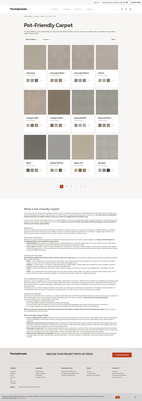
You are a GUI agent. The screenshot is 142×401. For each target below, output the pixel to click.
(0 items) (130, 9)
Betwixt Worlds (56, 163)
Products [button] (55, 9)
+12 (88, 170)
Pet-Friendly (45, 39)
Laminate (12, 377)
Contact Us (89, 9)
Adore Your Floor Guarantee (93, 375)
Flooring (36, 16)
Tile (11, 379)
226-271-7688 (135, 2)
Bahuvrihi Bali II (104, 118)
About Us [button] (77, 9)
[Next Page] (85, 186)
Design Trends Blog (40, 373)
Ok (117, 397)
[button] (121, 9)
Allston (101, 73)
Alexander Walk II (81, 73)
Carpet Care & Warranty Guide (68, 371)
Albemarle (30, 73)
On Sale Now (13, 383)
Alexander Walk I (57, 73)
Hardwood (12, 373)
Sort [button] (113, 39)
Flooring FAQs (39, 375)
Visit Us (96, 2)
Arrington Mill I (32, 118)
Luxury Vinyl (13, 371)
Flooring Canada (28, 16)
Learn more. (22, 398)
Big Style (102, 163)
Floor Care (12, 381)
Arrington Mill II (56, 118)
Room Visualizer (39, 371)
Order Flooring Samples (118, 373)
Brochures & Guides (40, 377)
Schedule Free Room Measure (119, 375)
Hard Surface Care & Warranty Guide (70, 373)
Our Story (89, 371)
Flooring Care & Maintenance (68, 375)
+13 (40, 170)
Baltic (28, 163)
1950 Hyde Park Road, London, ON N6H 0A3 (29, 387)
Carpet (42, 16)
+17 (88, 125)
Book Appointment (123, 355)
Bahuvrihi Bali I (80, 118)
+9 (64, 80)
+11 (40, 80)
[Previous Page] (57, 186)
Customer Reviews (91, 373)
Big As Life (78, 163)
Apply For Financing (117, 377)
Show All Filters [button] (30, 39)
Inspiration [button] (66, 9)
